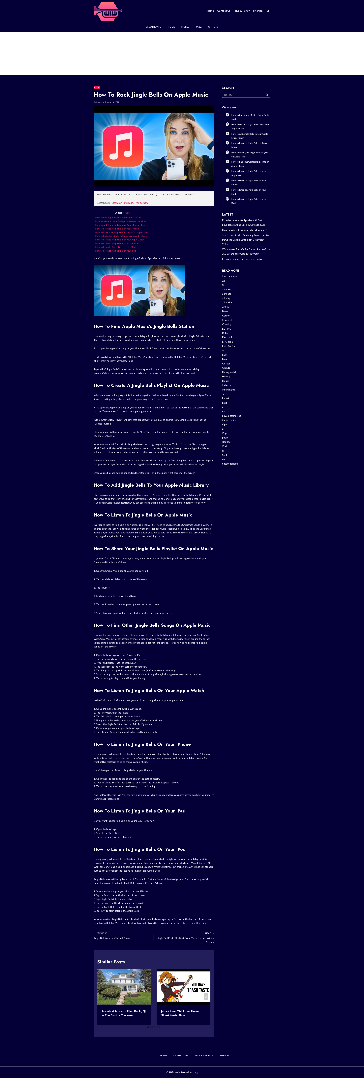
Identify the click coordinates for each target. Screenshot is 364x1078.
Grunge (226, 367)
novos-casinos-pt (231, 415)
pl (223, 428)
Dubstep (226, 333)
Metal (185, 26)
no (223, 411)
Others (213, 26)
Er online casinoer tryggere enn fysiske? (243, 259)
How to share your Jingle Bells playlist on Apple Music (122, 232)
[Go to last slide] (101, 996)
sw (223, 459)
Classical (227, 319)
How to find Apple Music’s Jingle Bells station (118, 217)
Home (210, 10)
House (225, 380)
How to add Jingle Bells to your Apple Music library (121, 225)
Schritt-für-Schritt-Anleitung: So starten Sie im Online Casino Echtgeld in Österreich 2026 (245, 240)
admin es (227, 289)
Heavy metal (229, 372)
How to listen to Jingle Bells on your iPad (115, 247)
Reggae (226, 441)
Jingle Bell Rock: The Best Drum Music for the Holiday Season (185, 937)
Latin (225, 402)
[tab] (148, 1027)
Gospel (226, 363)
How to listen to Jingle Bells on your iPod (115, 250)
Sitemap (258, 10)
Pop (224, 433)
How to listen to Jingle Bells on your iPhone (116, 243)
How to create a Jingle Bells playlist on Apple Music (121, 221)
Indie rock (227, 385)
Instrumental (229, 389)
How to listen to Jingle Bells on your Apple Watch (119, 239)
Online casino (229, 420)
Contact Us (223, 10)
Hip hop (226, 376)
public (225, 437)
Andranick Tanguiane (122, 203)
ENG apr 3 (227, 341)
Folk (224, 354)
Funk (224, 359)
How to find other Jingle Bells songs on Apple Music (121, 235)
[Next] (206, 996)
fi (223, 350)
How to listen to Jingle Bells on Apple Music (117, 228)
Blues (225, 311)
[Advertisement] (182, 53)
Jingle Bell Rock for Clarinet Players (113, 936)
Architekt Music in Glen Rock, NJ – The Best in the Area (124, 1013)
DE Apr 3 (226, 328)
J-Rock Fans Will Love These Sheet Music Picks (180, 1013)
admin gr (227, 298)
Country (226, 324)
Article (225, 306)
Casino (226, 315)
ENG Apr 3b (228, 346)
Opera (225, 424)
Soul (224, 454)
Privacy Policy (242, 10)
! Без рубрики (229, 276)
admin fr (226, 293)
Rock (171, 26)
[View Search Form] (268, 11)
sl (223, 450)
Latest (225, 398)
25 (223, 280)
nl (223, 407)
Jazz (199, 26)
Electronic (154, 26)
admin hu (227, 302)
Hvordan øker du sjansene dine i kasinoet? (244, 229)
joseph (99, 102)
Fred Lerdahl (141, 203)
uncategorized (230, 463)
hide (127, 213)
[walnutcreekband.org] (108, 11)
